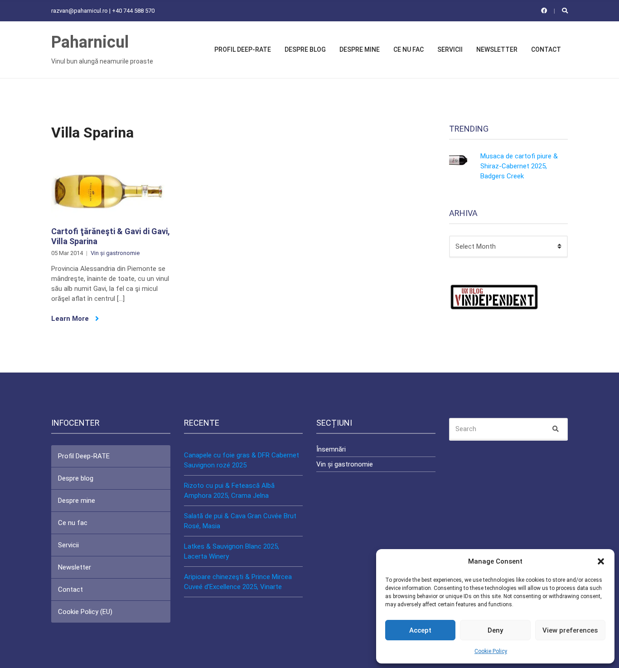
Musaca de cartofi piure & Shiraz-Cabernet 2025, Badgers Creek (519, 166)
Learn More (71, 318)
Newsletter (496, 49)
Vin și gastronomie (115, 253)
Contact (546, 49)
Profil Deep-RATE (242, 49)
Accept (420, 630)
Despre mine (359, 49)
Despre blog (305, 49)
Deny (495, 630)
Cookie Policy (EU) (85, 612)
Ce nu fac (408, 49)
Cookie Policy (490, 651)
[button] (600, 561)
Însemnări (331, 449)
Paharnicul (90, 42)
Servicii (450, 49)
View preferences (570, 630)
